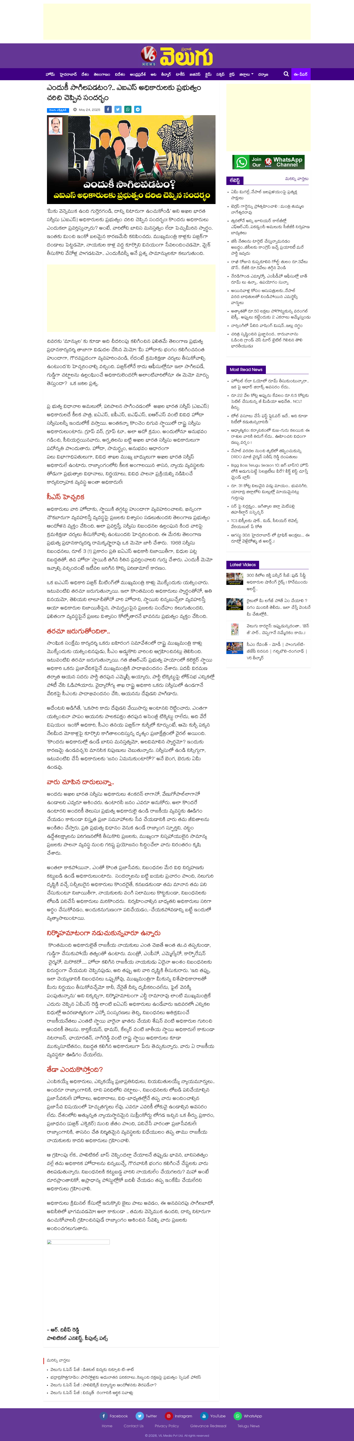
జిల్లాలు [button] (245, 75)
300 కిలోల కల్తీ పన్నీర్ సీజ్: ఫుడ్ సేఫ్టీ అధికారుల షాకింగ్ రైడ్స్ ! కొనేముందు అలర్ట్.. (277, 583)
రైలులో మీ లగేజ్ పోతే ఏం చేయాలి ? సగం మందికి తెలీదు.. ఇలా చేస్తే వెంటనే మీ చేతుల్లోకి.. (279, 608)
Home (107, 1426)
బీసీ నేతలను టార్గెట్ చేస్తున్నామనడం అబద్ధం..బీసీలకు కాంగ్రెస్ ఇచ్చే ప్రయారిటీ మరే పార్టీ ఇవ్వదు (267, 248)
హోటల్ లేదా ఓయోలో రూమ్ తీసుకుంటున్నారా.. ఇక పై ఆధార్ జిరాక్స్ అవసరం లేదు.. (270, 384)
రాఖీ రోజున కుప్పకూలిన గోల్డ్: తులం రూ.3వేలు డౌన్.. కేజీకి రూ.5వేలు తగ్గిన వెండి (269, 265)
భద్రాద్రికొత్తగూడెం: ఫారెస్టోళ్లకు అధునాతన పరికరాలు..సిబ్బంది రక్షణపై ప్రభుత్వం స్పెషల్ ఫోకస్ (126, 1378)
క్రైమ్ (208, 75)
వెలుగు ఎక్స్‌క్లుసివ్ (58, 110)
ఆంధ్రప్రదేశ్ (138, 75)
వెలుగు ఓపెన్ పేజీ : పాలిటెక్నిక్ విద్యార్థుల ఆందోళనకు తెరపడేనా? (104, 1385)
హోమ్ (50, 75)
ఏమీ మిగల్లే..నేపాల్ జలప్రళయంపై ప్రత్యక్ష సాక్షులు (264, 195)
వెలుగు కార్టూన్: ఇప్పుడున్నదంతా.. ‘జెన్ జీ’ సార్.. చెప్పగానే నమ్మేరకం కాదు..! (278, 630)
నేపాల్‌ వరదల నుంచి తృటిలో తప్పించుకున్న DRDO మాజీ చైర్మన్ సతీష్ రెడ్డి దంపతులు (266, 454)
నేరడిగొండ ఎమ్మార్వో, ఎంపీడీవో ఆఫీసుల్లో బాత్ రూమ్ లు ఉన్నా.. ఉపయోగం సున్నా (269, 279)
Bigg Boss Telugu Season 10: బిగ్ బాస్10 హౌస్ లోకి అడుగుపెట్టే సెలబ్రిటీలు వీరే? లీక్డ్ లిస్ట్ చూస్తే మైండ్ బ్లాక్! (269, 472)
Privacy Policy (167, 1426)
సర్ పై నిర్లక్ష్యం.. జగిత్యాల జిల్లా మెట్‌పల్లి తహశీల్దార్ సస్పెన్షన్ (263, 509)
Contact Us (134, 1426)
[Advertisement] (177, 22)
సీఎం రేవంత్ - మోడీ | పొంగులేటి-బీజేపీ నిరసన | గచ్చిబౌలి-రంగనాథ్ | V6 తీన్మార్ (277, 652)
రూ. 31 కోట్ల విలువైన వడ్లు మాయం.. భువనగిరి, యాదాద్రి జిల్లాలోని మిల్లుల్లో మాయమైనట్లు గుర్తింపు (269, 492)
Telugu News (249, 1426)
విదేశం (120, 75)
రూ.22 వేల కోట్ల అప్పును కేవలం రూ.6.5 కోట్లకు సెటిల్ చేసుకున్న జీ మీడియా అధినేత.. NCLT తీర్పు (270, 402)
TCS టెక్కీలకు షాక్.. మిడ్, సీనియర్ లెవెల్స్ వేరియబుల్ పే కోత (264, 524)
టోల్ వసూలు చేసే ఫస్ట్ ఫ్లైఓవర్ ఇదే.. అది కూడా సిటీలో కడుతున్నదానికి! (269, 419)
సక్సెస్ (220, 75)
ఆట (154, 75)
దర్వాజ (263, 75)
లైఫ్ (232, 75)
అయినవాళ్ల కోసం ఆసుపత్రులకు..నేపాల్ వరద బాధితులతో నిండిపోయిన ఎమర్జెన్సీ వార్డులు (264, 297)
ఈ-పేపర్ (301, 75)
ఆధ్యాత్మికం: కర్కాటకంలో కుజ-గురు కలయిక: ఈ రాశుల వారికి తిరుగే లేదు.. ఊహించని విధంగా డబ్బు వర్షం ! (270, 437)
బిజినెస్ (195, 75)
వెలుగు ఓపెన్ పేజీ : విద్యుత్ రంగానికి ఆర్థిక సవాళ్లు (92, 1393)
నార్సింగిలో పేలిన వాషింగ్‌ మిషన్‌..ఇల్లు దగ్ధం (267, 326)
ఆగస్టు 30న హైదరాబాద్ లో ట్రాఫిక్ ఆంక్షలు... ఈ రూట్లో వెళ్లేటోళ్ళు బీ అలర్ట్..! (270, 538)
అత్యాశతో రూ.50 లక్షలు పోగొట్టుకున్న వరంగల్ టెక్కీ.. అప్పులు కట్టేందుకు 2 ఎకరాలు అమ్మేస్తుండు (271, 314)
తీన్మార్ (166, 75)
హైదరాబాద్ (68, 75)
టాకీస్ (180, 75)
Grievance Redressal (208, 1426)
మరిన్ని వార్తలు (297, 179)
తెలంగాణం (102, 75)
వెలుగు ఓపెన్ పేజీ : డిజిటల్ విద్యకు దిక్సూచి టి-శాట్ (92, 1370)
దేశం (85, 75)
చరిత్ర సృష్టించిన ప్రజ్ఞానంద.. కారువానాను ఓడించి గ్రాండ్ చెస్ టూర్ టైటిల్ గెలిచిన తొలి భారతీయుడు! (266, 340)
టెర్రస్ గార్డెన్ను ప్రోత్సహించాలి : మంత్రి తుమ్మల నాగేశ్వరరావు (267, 210)
